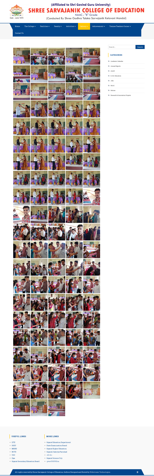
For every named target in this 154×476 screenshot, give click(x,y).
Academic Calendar (117, 61)
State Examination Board (57, 445)
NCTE (14, 452)
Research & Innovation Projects (121, 95)
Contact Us (19, 33)
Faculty (57, 26)
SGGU (14, 445)
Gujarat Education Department (59, 442)
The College (29, 26)
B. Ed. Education (116, 76)
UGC (13, 455)
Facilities (44, 26)
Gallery (83, 26)
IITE (13, 442)
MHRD (14, 449)
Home (17, 26)
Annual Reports (116, 66)
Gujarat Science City (54, 458)
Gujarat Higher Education (57, 449)
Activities (70, 26)
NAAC (113, 85)
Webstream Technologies (100, 472)
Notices (113, 90)
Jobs (112, 81)
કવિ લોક (49, 455)
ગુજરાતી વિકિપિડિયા (53, 461)
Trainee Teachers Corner (119, 26)
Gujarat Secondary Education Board (25, 461)
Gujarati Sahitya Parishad (57, 452)
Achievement (97, 26)
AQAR (113, 71)
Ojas (13, 458)
